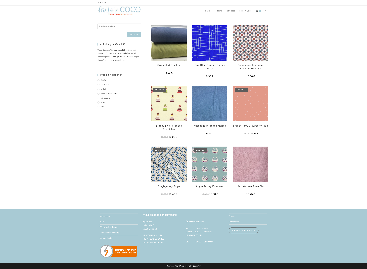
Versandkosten (106, 238)
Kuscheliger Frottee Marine (210, 126)
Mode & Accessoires (109, 93)
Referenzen (234, 221)
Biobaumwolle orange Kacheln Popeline (250, 67)
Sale (102, 107)
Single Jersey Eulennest (209, 186)
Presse (232, 216)
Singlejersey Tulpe (169, 186)
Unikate (104, 89)
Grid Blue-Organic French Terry (210, 67)
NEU (103, 102)
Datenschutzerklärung (110, 232)
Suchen (134, 34)
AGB (102, 221)
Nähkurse (105, 85)
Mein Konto (101, 3)
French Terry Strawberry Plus (250, 126)
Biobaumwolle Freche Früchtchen (169, 127)
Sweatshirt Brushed (169, 65)
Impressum (105, 216)
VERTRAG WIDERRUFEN (243, 230)
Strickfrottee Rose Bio (250, 186)
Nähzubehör (106, 98)
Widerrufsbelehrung (109, 227)
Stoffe (103, 80)
